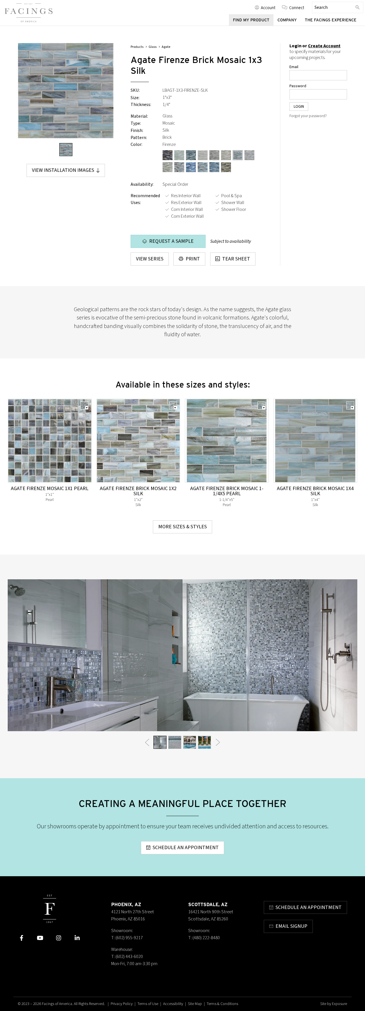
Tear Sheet (236, 258)
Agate (166, 46)
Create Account (324, 46)
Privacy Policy (122, 1004)
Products (137, 46)
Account (268, 7)
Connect (296, 7)
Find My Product (251, 20)
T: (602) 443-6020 (127, 956)
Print (193, 258)
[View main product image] (65, 149)
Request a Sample (171, 241)
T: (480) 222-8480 (204, 938)
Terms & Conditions (222, 1004)
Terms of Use (147, 1004)
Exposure (339, 1004)
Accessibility (173, 1004)
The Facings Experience (330, 20)
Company (287, 20)
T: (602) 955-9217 (127, 938)
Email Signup (291, 926)
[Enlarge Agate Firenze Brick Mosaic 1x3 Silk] (65, 90)
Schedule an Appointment (186, 847)
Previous (147, 742)
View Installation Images (63, 170)
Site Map (195, 1004)
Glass (153, 46)
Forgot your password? (308, 116)
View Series (149, 258)
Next (218, 742)
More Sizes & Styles (182, 526)
